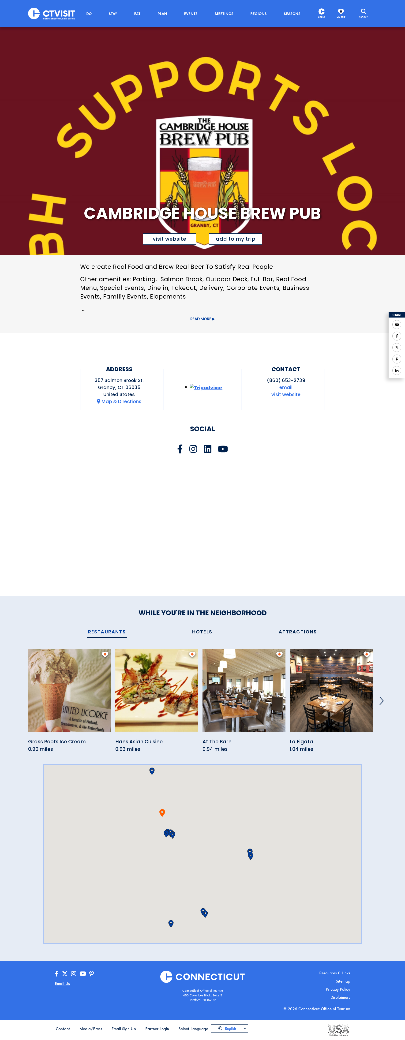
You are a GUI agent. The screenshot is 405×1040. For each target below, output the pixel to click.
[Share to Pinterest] (396, 359)
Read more (200, 319)
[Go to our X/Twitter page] (65, 974)
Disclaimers (340, 997)
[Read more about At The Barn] (243, 693)
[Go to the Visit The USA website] (338, 1030)
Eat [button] (137, 13)
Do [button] (89, 13)
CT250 (321, 17)
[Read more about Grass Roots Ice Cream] (69, 693)
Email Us (62, 983)
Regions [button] (258, 13)
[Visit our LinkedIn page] (207, 449)
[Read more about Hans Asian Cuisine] (156, 693)
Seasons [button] (292, 13)
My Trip (341, 17)
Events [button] (191, 13)
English (230, 1028)
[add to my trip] (105, 654)
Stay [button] (113, 13)
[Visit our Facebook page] (180, 449)
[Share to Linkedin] (396, 370)
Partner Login (157, 1029)
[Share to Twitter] (396, 347)
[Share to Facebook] (396, 336)
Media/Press (90, 1029)
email (285, 387)
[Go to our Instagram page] (73, 974)
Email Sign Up (124, 1029)
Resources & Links (334, 973)
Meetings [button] (224, 13)
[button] (166, 834)
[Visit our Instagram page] (193, 449)
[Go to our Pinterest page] (91, 974)
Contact (63, 1029)
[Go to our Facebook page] (57, 974)
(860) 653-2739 (286, 380)
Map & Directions (121, 401)
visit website (169, 239)
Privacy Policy (338, 989)
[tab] (107, 632)
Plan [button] (162, 13)
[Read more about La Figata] (331, 693)
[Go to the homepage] (51, 13)
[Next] (381, 701)
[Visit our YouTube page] (223, 449)
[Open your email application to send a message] (396, 324)
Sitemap (343, 981)
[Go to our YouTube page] (82, 974)
